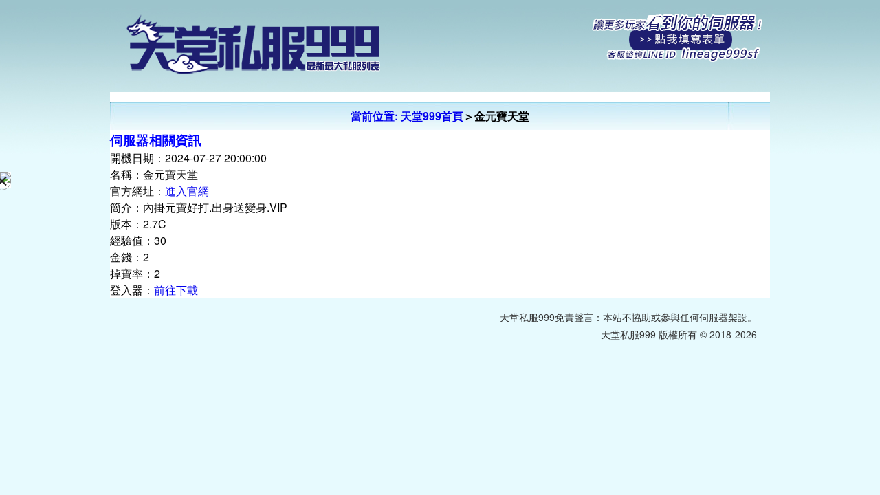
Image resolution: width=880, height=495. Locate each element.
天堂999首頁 (432, 116)
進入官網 (187, 191)
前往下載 (176, 290)
